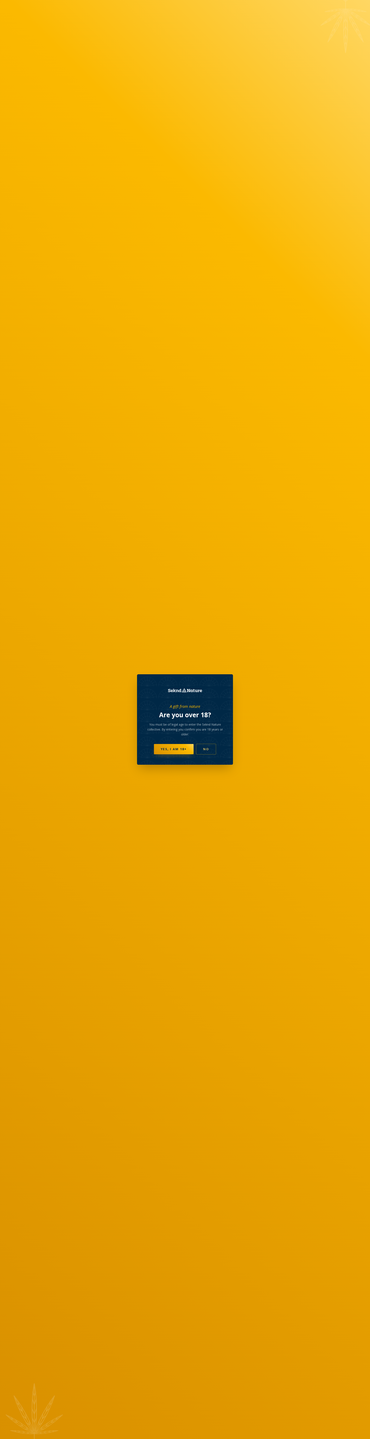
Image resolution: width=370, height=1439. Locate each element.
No (206, 749)
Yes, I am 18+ (174, 749)
